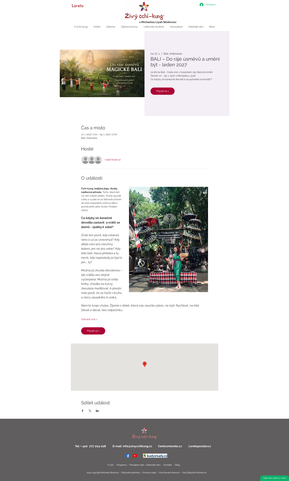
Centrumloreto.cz (170, 446)
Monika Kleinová (171, 472)
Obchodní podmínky (130, 472)
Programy (121, 465)
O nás (110, 465)
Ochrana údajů (149, 472)
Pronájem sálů (136, 465)
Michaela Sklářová (110, 472)
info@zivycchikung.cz (137, 446)
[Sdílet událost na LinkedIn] (97, 411)
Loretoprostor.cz (199, 446)
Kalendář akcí (153, 465)
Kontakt (168, 465)
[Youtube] (134, 455)
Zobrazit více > (89, 319)
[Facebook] (128, 455)
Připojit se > (162, 91)
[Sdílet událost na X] (90, 411)
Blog (177, 465)
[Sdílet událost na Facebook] (82, 411)
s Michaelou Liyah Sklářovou (157, 22)
